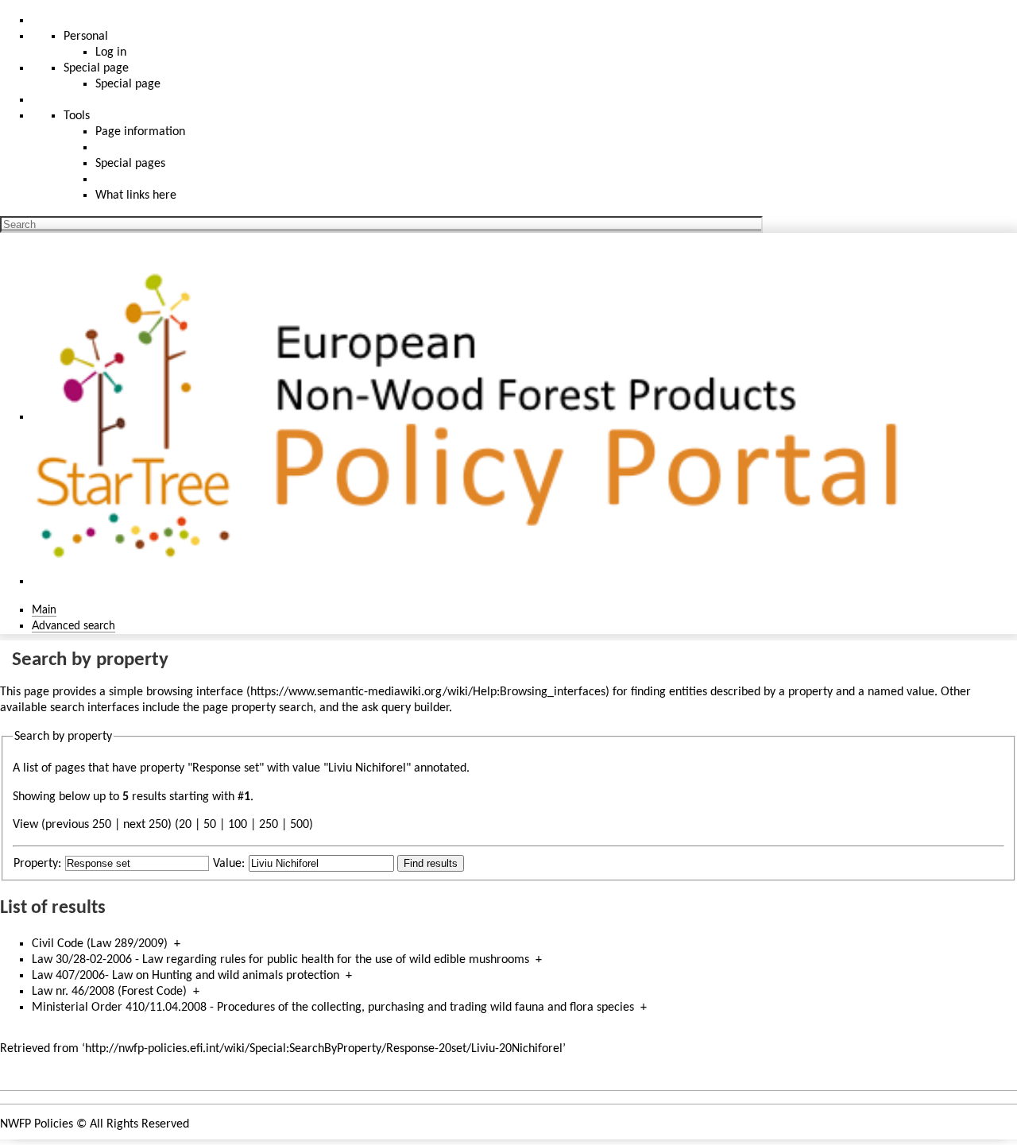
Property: (37, 863)
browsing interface (194, 692)
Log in (110, 52)
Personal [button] (86, 36)
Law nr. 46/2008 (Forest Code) (109, 991)
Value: (229, 863)
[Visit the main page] (475, 417)
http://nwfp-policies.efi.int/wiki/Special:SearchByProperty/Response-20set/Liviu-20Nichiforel (324, 1048)
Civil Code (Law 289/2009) (100, 944)
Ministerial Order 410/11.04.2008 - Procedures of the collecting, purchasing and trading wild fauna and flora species (333, 1007)
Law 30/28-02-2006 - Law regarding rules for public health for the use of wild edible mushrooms (280, 960)
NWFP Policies (36, 1124)
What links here (135, 195)
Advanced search (73, 626)
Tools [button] (77, 116)
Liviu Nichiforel (367, 768)
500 (299, 824)
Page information (140, 132)
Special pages (130, 163)
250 (268, 824)
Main (44, 610)
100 (237, 824)
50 (209, 824)
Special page (127, 84)
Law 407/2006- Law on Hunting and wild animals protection (185, 975)
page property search (258, 708)
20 (185, 824)
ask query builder (405, 708)
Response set (225, 768)
